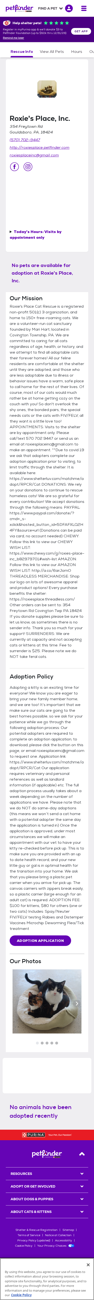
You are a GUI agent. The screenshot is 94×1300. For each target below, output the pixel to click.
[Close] (88, 1265)
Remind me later (13, 38)
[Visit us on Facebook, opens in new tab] (14, 167)
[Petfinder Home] (19, 8)
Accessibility (63, 1240)
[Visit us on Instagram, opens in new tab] (28, 167)
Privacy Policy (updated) (33, 1240)
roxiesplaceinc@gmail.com (34, 155)
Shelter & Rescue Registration (36, 1230)
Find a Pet (47, 8)
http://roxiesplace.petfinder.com (39, 147)
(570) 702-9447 (25, 139)
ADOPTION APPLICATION (40, 941)
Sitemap (68, 1230)
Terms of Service (29, 1235)
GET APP (81, 31)
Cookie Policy (24, 1246)
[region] (47, 1279)
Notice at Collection (58, 1235)
